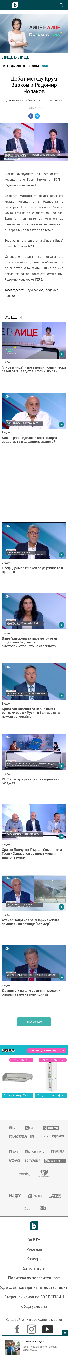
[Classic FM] (25, 1208)
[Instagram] (32, 1327)
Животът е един (33, 1341)
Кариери (34, 1259)
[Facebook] (18, 1327)
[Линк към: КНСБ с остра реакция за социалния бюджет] (34, 768)
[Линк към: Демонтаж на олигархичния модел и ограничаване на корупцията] (34, 979)
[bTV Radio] (34, 1196)
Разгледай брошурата (46, 1050)
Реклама (34, 1249)
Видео (45, 66)
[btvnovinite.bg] (33, 1151)
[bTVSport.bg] (51, 1160)
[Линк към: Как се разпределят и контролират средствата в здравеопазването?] (34, 427)
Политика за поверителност (34, 1278)
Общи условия (34, 1306)
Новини (33, 66)
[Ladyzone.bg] (29, 1160)
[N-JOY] (14, 1196)
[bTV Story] (37, 1136)
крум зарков (34, 290)
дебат (19, 290)
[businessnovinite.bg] (55, 1151)
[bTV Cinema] (51, 1128)
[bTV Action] (15, 1136)
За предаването (13, 66)
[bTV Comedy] (29, 1128)
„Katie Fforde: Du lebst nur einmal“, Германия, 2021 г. (39, 1348)
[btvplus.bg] (12, 1151)
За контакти (34, 1268)
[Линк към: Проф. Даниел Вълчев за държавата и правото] (34, 556)
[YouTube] (48, 1327)
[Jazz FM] (54, 1196)
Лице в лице (15, 57)
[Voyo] (12, 1161)
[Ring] (56, 1136)
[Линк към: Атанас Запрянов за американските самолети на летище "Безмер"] (34, 909)
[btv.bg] (12, 1128)
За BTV (34, 1240)
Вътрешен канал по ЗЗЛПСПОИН (34, 1297)
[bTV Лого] (34, 1225)
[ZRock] (44, 1208)
